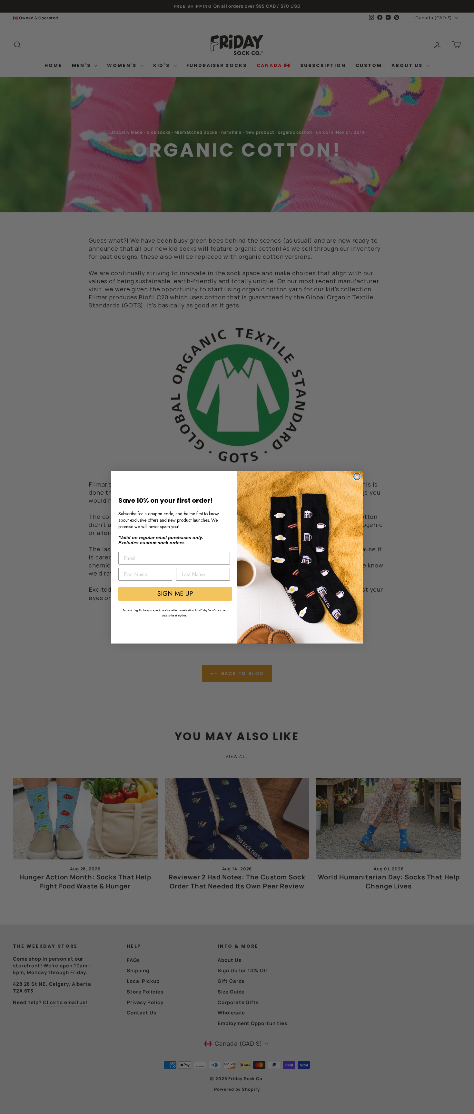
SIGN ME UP (175, 593)
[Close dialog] (357, 476)
